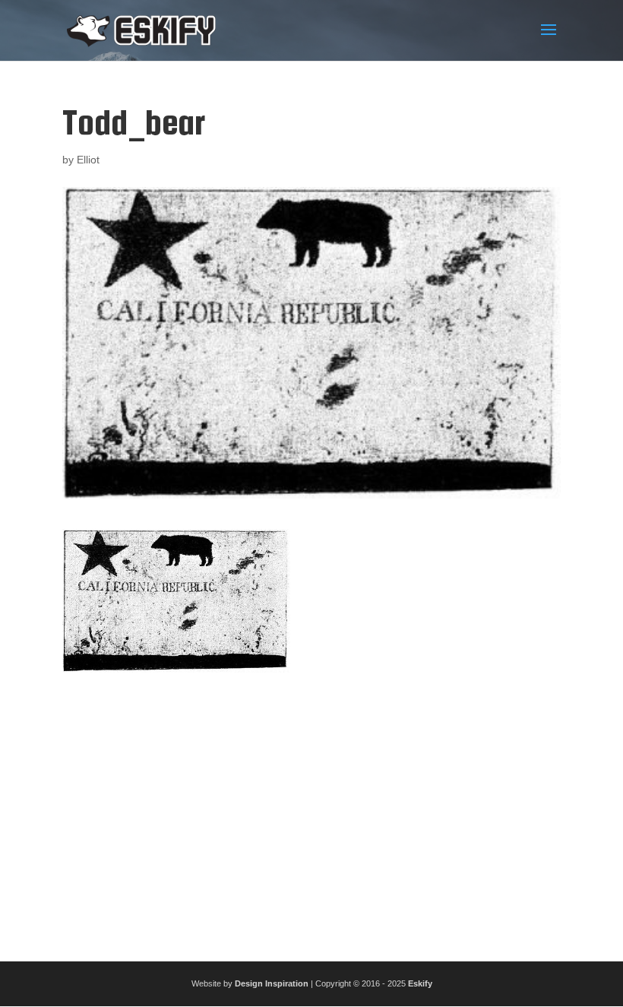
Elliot (88, 160)
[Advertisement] (311, 811)
